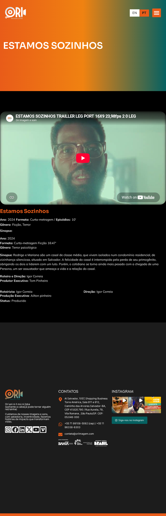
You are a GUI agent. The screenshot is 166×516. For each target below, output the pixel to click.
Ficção (16, 225)
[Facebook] (15, 429)
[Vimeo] (43, 429)
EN (134, 13)
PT (144, 13)
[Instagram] (8, 429)
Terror (26, 225)
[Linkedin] (22, 429)
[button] (156, 13)
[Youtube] (36, 429)
